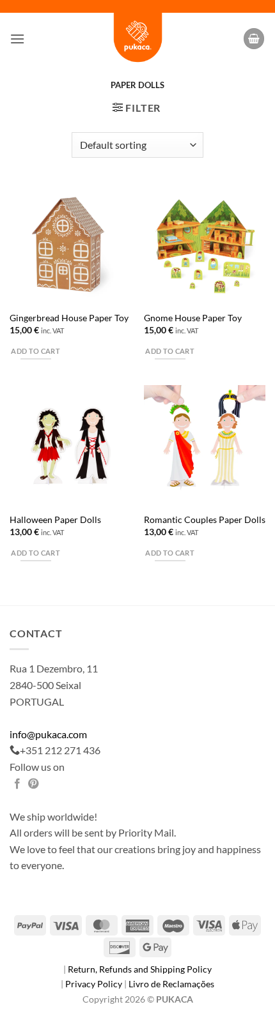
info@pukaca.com (48, 734)
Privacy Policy (94, 983)
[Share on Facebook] (17, 784)
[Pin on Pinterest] (33, 784)
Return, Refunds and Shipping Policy (140, 969)
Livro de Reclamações (171, 983)
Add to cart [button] (35, 351)
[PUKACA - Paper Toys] (137, 38)
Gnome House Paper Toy (193, 318)
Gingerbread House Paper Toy (69, 318)
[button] (17, 38)
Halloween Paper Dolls (55, 520)
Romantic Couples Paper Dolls (204, 520)
